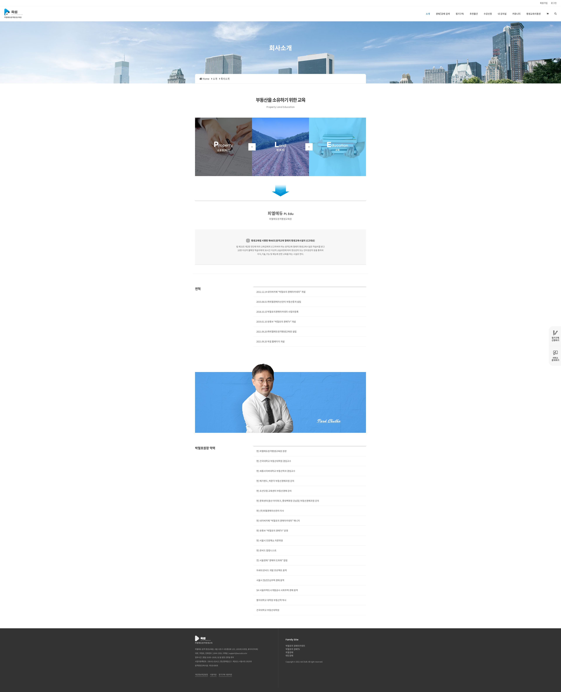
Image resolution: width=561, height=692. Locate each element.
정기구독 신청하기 (555, 339)
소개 (215, 78)
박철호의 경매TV (293, 649)
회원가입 (544, 2)
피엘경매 (289, 652)
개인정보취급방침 (201, 674)
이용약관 (213, 674)
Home (205, 78)
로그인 (554, 2)
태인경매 (289, 655)
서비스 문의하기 (555, 359)
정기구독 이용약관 (225, 674)
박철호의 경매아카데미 (295, 645)
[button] (548, 13)
